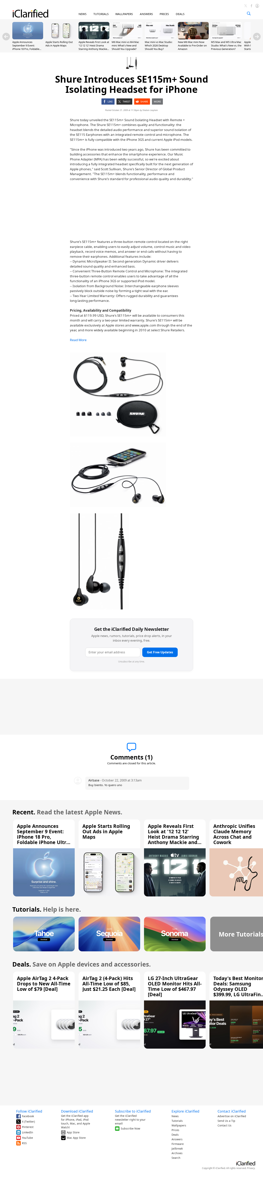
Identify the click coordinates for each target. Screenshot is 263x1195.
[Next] (257, 36)
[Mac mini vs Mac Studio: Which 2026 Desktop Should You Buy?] (160, 38)
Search (176, 1158)
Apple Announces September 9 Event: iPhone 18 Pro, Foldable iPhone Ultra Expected (25, 47)
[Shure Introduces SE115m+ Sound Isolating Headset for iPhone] (118, 394)
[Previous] (6, 36)
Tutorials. (26, 909)
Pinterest (28, 1127)
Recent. (23, 812)
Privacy (251, 1168)
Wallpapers (179, 1125)
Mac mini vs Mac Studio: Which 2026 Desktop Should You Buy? (158, 45)
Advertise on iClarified (232, 1116)
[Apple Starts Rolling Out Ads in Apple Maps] (60, 38)
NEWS (82, 14)
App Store (73, 1132)
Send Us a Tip (226, 1121)
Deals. (21, 964)
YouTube (27, 1138)
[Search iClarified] (249, 13)
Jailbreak (177, 1148)
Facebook (28, 1116)
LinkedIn (27, 1132)
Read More (78, 340)
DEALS (180, 14)
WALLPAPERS (124, 14)
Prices (175, 1130)
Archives (177, 1153)
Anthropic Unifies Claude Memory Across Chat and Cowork (234, 834)
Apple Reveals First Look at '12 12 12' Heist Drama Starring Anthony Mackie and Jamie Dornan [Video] (94, 47)
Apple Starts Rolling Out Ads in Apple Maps (59, 43)
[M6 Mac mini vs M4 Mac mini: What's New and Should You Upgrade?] (127, 38)
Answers (177, 1139)
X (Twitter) (28, 1121)
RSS (24, 1143)
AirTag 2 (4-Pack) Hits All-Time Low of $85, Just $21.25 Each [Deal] (109, 983)
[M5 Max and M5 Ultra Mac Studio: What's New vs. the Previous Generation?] (226, 38)
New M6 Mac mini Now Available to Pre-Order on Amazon (192, 45)
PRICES (164, 14)
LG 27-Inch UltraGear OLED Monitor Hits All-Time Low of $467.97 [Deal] (175, 986)
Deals (175, 1134)
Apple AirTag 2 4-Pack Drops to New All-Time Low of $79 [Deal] (43, 983)
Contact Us (224, 1125)
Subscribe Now (130, 1128)
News (175, 1116)
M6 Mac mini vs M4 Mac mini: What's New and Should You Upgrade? (125, 45)
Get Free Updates (160, 652)
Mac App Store (76, 1138)
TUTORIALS (101, 14)
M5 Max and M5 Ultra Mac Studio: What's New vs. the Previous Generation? (226, 45)
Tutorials (177, 1121)
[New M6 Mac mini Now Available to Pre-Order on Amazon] (193, 38)
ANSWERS (146, 14)
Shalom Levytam (150, 110)
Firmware (178, 1144)
